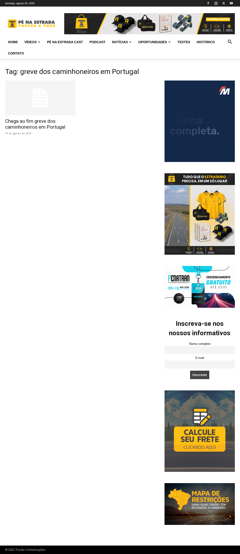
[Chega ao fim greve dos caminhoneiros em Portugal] (40, 98)
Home (13, 42)
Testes (183, 42)
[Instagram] (215, 3)
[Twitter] (223, 3)
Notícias (120, 42)
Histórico (206, 42)
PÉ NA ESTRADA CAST (65, 42)
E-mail (199, 358)
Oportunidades (152, 42)
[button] (229, 42)
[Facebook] (208, 3)
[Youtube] (231, 3)
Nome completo (199, 344)
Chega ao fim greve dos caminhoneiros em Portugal (35, 124)
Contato (16, 53)
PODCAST (97, 42)
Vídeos (30, 42)
